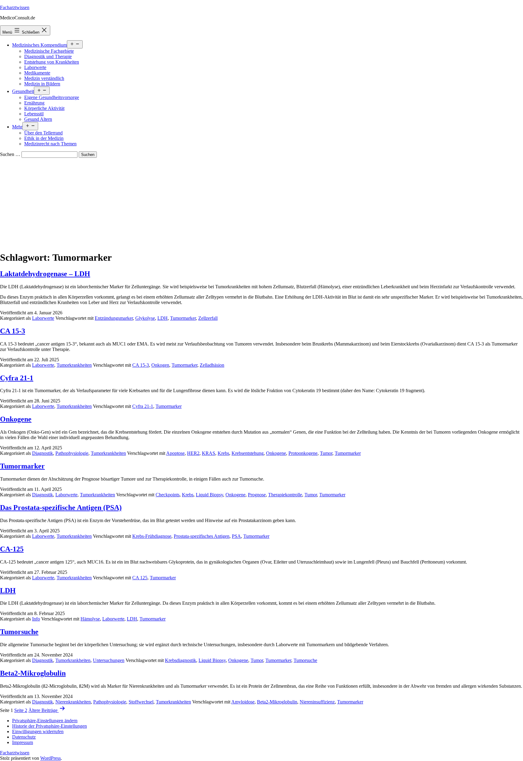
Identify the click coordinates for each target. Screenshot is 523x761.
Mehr (17, 126)
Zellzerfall (208, 318)
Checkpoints (167, 494)
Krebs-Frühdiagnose (151, 536)
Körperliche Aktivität (44, 108)
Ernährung (34, 102)
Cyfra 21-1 (16, 378)
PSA (236, 536)
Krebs (223, 453)
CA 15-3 (12, 331)
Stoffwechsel (141, 701)
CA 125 (139, 577)
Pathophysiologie (71, 453)
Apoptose (175, 453)
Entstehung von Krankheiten (51, 62)
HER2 (193, 453)
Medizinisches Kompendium (39, 45)
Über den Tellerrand (43, 132)
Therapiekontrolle (285, 494)
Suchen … (10, 154)
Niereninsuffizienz (317, 701)
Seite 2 (20, 710)
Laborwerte (35, 67)
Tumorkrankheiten (74, 365)
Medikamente (37, 72)
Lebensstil (34, 113)
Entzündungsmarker (114, 318)
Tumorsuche (19, 632)
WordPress (50, 758)
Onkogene (15, 419)
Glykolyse (145, 318)
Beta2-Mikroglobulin (33, 673)
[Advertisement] (261, 203)
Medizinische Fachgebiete (49, 51)
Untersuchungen (108, 660)
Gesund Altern (38, 119)
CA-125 (12, 549)
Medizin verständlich (44, 78)
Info (36, 618)
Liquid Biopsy (209, 494)
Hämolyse (90, 618)
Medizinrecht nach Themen (50, 143)
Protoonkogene (302, 453)
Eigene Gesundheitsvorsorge (51, 97)
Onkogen (160, 365)
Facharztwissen (14, 7)
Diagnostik (42, 453)
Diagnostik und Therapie (48, 56)
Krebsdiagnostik (180, 660)
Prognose (257, 494)
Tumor (326, 453)
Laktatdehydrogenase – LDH (45, 274)
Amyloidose (243, 701)
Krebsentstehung (248, 453)
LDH (162, 318)
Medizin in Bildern (42, 83)
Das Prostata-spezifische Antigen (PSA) (61, 507)
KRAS (208, 453)
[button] (44, 720)
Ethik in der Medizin (44, 138)
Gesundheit (23, 91)
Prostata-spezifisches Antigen (201, 536)
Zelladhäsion (212, 365)
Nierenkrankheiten (73, 701)
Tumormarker (183, 318)
